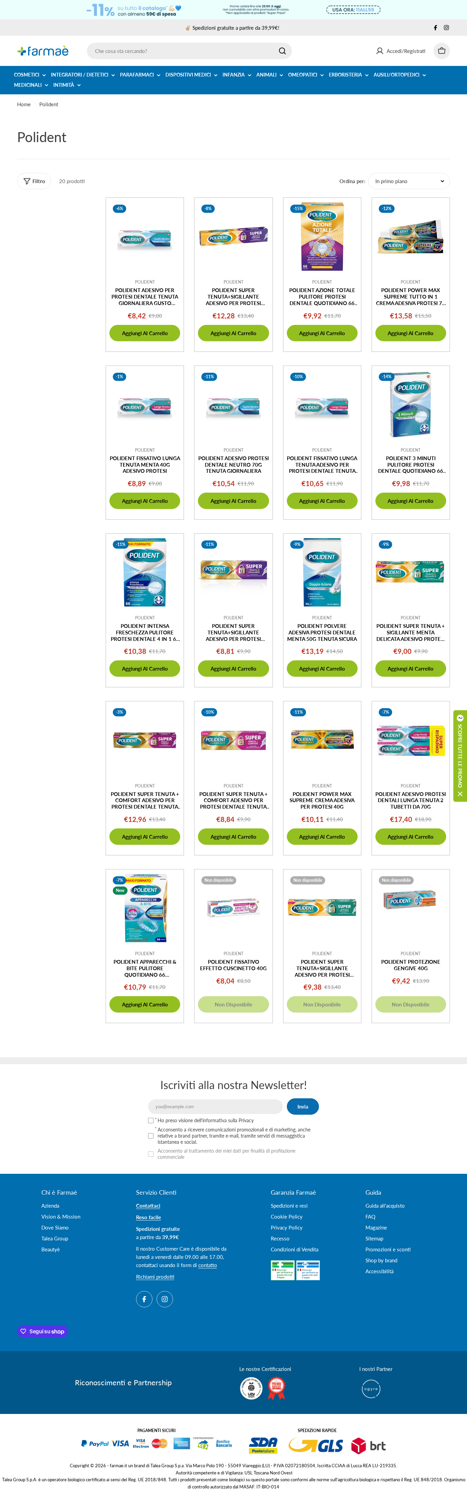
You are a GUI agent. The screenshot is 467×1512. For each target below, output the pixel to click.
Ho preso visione (206, 1120)
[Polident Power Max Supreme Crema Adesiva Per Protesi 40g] (322, 740)
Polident (145, 282)
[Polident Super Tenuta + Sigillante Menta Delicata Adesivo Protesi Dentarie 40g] (410, 572)
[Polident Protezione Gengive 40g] (410, 908)
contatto (207, 1265)
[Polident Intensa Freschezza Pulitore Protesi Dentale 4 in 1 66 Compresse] (144, 572)
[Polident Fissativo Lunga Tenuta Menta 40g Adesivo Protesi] (144, 404)
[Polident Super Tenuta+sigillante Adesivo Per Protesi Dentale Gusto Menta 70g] (322, 908)
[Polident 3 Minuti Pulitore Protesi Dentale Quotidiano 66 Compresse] (410, 404)
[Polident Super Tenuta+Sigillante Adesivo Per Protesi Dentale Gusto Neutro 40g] (233, 572)
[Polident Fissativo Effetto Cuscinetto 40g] (233, 908)
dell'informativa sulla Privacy (224, 1120)
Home (24, 104)
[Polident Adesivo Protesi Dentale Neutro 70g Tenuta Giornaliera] (233, 404)
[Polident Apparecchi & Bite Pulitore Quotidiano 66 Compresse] (144, 908)
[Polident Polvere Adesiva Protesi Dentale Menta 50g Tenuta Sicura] (322, 572)
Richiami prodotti (155, 1277)
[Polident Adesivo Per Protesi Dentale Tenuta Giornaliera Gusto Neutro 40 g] (144, 236)
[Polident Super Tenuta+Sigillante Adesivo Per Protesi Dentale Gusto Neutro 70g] (233, 236)
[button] (460, 756)
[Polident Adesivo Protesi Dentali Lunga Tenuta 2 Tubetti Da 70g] (410, 740)
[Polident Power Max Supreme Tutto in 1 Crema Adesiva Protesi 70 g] (410, 236)
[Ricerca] (282, 51)
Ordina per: (352, 181)
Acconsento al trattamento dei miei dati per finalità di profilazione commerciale (226, 1154)
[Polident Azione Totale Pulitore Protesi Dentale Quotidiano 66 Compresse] (322, 236)
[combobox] (189, 51)
